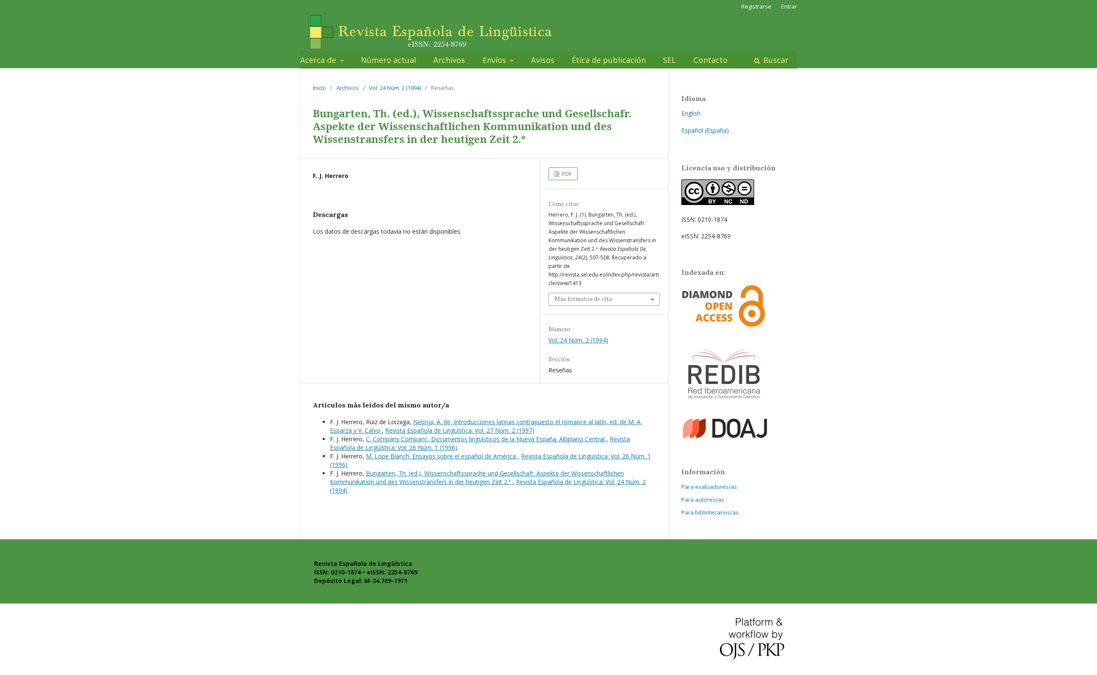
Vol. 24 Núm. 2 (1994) (395, 88)
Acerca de (319, 60)
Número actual (388, 60)
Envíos (495, 60)
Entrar (789, 6)
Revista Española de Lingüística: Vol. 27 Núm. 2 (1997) (459, 430)
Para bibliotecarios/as (710, 512)
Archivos (449, 60)
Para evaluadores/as (709, 487)
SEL (669, 60)
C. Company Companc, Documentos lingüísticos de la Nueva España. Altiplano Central (486, 439)
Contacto (710, 60)
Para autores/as (702, 499)
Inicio (319, 88)
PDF (566, 174)
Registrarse (756, 6)
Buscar (774, 60)
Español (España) (705, 130)
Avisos (542, 60)
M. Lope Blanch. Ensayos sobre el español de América (442, 456)
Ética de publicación (609, 60)
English (691, 113)
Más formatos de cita (583, 299)
